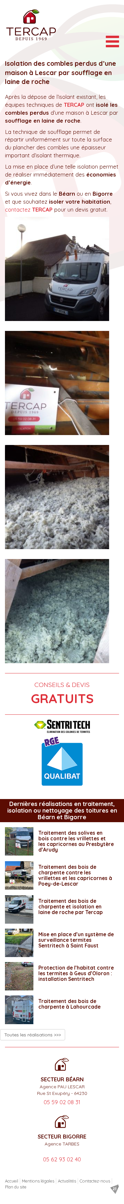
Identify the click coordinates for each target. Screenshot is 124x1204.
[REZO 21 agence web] (114, 1189)
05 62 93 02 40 (62, 1159)
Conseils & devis (62, 693)
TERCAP (74, 104)
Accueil (11, 1181)
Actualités (67, 1181)
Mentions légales (38, 1181)
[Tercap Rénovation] (31, 25)
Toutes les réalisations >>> (32, 1035)
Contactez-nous (95, 1181)
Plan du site (15, 1186)
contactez (29, 209)
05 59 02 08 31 (62, 1102)
